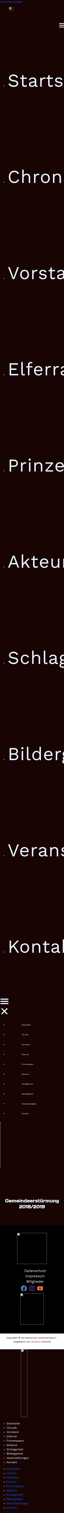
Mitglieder (35, 1282)
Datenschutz (35, 1271)
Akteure (25, 1074)
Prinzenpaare (27, 1064)
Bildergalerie (27, 1094)
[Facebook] (24, 1290)
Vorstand (26, 1044)
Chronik (25, 1035)
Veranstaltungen (29, 1104)
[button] (4, 1007)
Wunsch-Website (41, 1341)
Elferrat (25, 1054)
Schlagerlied (27, 1084)
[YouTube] (40, 1290)
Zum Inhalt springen (11, 1)
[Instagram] (32, 1290)
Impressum (35, 1276)
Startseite (26, 1025)
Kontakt (25, 1114)
